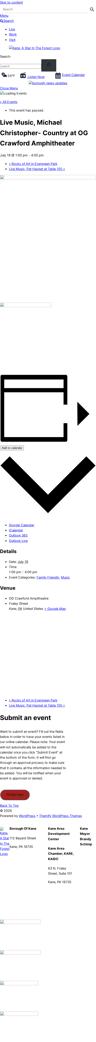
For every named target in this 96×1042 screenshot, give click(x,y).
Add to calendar (12, 448)
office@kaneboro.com (26, 860)
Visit (12, 40)
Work (13, 34)
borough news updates (49, 83)
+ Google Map (55, 609)
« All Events (8, 102)
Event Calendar (73, 75)
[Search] (48, 65)
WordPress (27, 816)
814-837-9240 (21, 855)
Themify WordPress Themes (60, 816)
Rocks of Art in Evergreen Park (33, 164)
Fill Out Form (14, 794)
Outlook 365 (18, 535)
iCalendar (16, 530)
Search (5, 57)
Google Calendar (21, 525)
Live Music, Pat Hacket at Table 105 (37, 169)
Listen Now (36, 77)
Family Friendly (48, 577)
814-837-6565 (59, 890)
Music (65, 577)
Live (12, 29)
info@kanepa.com (61, 896)
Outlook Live (18, 541)
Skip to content (11, 2)
